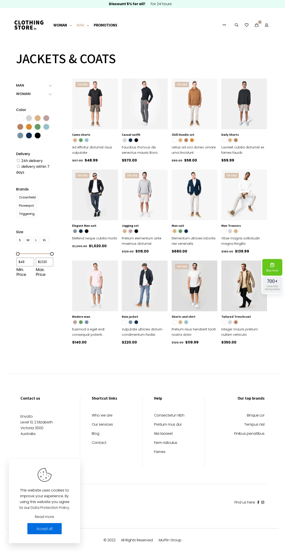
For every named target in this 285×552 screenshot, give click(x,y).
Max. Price (40, 272)
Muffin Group (170, 540)
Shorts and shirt (183, 317)
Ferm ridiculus (165, 443)
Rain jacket (130, 317)
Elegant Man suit (84, 226)
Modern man (81, 317)
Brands (22, 189)
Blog (95, 434)
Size (19, 232)
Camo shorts (81, 135)
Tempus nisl (254, 425)
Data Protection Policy (50, 507)
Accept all (45, 528)
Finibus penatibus (249, 434)
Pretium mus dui (167, 425)
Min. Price (21, 272)
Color (21, 109)
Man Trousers (231, 226)
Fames (159, 452)
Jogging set (130, 226)
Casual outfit (131, 135)
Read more (44, 516)
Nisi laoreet (163, 434)
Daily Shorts (230, 135)
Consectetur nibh (169, 416)
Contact (99, 443)
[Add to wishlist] (112, 94)
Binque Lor (256, 416)
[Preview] (112, 104)
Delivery (23, 153)
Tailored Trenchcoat (236, 317)
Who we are (102, 416)
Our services (102, 425)
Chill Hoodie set (183, 135)
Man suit (178, 226)
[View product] (112, 85)
